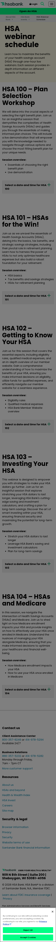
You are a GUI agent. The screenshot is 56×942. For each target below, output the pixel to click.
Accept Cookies (28, 937)
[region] (28, 925)
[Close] (52, 911)
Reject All (28, 930)
